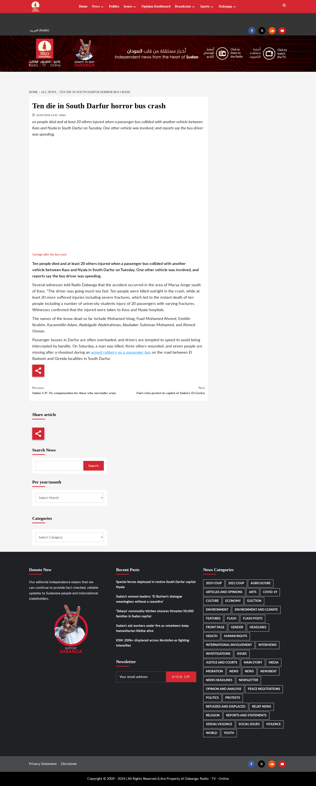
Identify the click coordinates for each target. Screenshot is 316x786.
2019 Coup (214, 583)
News (96, 6)
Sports (205, 6)
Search (93, 466)
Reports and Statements (246, 715)
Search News (44, 450)
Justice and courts (221, 662)
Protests (232, 697)
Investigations (218, 653)
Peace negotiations (264, 689)
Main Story (253, 662)
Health (212, 636)
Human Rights (235, 636)
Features (213, 618)
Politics (114, 6)
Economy (233, 600)
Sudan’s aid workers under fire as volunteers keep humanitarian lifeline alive (152, 628)
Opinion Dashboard (155, 6)
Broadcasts (183, 6)
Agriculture (261, 583)
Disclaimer (69, 764)
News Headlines (219, 680)
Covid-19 (270, 592)
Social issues (249, 724)
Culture (212, 600)
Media (274, 662)
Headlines (258, 627)
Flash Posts (252, 618)
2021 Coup (236, 583)
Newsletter (248, 680)
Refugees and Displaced (225, 706)
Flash (231, 618)
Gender (237, 627)
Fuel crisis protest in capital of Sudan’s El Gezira (171, 390)
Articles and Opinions (224, 592)
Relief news (261, 706)
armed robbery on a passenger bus (121, 353)
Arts (252, 592)
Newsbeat (268, 671)
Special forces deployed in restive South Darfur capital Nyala (156, 584)
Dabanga (225, 6)
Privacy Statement (43, 764)
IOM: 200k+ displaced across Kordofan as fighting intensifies (152, 643)
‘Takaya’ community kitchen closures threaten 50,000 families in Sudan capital (155, 614)
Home (83, 6)
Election (254, 600)
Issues (128, 6)
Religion (213, 715)
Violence (273, 724)
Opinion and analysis (223, 689)
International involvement (229, 645)
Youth (229, 733)
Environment (217, 609)
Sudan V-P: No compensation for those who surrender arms (74, 390)
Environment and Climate (256, 609)
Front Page (215, 627)
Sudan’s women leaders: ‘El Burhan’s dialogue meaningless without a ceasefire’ (149, 599)
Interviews (267, 645)
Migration (214, 671)
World (211, 733)
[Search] (284, 5)
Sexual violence (219, 724)
